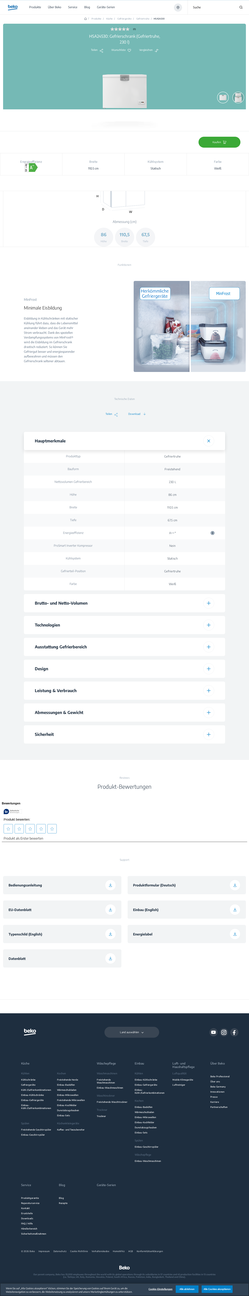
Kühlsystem (73, 558)
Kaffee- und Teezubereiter (71, 1129)
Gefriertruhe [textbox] (172, 456)
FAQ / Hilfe (27, 1223)
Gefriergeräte (124, 18)
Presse (214, 1096)
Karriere (214, 1102)
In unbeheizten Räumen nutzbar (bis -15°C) (73, 750)
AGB (130, 1251)
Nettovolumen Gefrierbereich (73, 482)
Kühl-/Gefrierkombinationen (36, 1090)
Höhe (73, 494)
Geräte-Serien (106, 1185)
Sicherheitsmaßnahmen (33, 1233)
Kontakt (25, 1208)
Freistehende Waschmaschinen (106, 1081)
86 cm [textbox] (172, 495)
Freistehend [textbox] (172, 469)
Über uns (215, 1081)
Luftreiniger (178, 1084)
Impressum (44, 1251)
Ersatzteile (27, 1213)
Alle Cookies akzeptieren (217, 1289)
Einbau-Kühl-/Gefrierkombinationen (36, 1107)
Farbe (73, 584)
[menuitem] (35, 7)
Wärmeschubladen (67, 1090)
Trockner (101, 1116)
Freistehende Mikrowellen (71, 1100)
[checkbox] (172, 750)
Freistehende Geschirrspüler (36, 1129)
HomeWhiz (119, 1251)
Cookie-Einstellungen (161, 1289)
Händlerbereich (29, 1228)
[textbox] (172, 750)
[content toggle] (208, 440)
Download (134, 413)
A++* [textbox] (193, 533)
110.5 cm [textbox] (172, 507)
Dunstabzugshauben (68, 1110)
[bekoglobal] (13, 7)
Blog (61, 1198)
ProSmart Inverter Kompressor (73, 545)
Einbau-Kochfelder (67, 1105)
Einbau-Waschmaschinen (110, 1087)
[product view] (223, 97)
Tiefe (73, 520)
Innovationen (217, 1091)
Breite (73, 507)
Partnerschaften (219, 1107)
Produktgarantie (30, 1198)
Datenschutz (60, 1251)
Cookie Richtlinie (79, 1251)
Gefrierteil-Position (73, 571)
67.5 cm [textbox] (172, 520)
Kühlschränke (28, 1079)
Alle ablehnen (187, 1289)
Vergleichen (146, 49)
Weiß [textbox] (172, 584)
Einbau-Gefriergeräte (32, 1100)
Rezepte (63, 1203)
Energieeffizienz (73, 533)
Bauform (73, 469)
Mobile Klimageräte (182, 1079)
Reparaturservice (30, 1203)
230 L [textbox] (172, 482)
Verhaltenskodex (100, 1251)
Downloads (27, 1218)
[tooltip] (213, 533)
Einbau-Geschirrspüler (33, 1134)
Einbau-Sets (63, 1115)
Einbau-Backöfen (66, 1084)
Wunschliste (118, 49)
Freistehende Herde (67, 1079)
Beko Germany (218, 1086)
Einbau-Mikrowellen (67, 1095)
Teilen (94, 49)
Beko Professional (220, 1076)
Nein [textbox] (172, 546)
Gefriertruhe (142, 18)
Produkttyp (73, 456)
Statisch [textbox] (172, 558)
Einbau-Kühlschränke (32, 1095)
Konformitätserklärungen (150, 1251)
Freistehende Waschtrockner (112, 1102)
